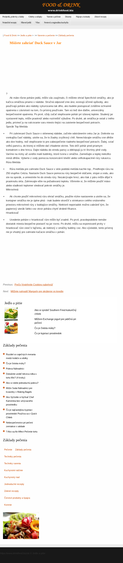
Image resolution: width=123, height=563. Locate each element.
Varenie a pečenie (54, 16)
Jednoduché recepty (14, 484)
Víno (38, 22)
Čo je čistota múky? (44, 328)
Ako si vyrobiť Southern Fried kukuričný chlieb (55, 312)
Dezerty (68, 16)
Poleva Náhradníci (15, 368)
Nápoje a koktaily (83, 16)
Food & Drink (10, 35)
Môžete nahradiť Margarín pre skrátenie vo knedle (37, 291)
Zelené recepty (11, 491)
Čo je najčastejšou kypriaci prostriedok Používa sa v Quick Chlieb (21, 414)
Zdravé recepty (100, 16)
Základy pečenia (66, 35)
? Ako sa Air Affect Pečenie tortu (21, 431)
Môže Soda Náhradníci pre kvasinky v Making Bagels (19, 390)
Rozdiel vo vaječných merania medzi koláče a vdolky (21, 356)
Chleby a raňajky (35, 16)
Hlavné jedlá (26, 22)
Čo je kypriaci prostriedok (48, 333)
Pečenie (8, 449)
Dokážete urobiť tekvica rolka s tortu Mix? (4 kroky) (21, 376)
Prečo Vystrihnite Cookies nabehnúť (34, 284)
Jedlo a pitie (26, 35)
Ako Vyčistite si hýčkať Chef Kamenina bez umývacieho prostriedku (20, 401)
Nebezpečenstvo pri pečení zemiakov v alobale (19, 424)
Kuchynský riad (12, 477)
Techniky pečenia (12, 456)
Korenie (8, 504)
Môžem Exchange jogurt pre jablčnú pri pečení (55, 321)
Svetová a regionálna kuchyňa (56, 22)
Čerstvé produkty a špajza (17, 498)
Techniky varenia (12, 463)
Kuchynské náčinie (13, 470)
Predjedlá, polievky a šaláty (13, 16)
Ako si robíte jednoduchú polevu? (22, 383)
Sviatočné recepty (9, 22)
